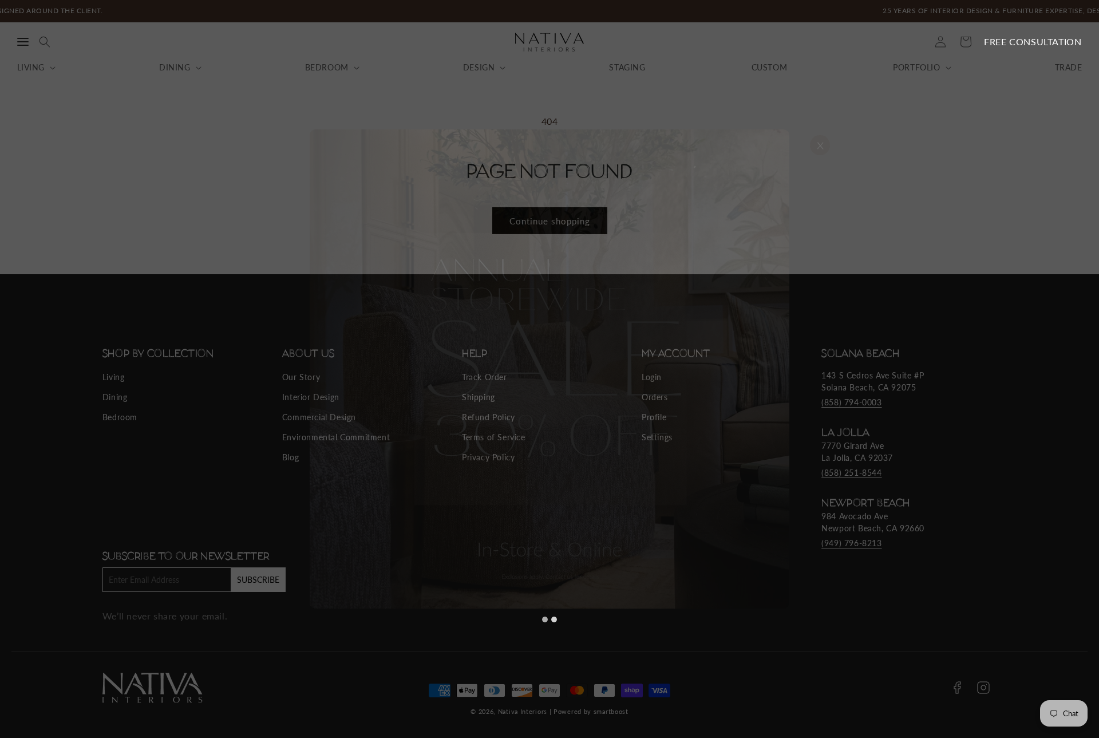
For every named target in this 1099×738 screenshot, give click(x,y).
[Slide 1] (545, 619)
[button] (22, 41)
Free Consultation (1032, 41)
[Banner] (549, 369)
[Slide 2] (554, 619)
